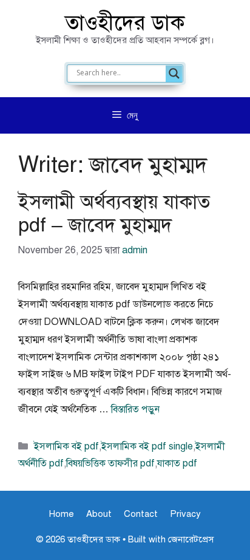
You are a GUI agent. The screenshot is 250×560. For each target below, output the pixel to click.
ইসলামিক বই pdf (66, 446)
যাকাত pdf (177, 463)
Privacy (185, 513)
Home (61, 513)
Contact (141, 513)
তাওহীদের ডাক (125, 23)
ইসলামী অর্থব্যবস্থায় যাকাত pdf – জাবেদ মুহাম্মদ (114, 213)
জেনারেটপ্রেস (191, 539)
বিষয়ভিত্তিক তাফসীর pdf (110, 463)
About (99, 513)
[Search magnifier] (174, 73)
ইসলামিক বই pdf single (147, 446)
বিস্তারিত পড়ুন (135, 409)
